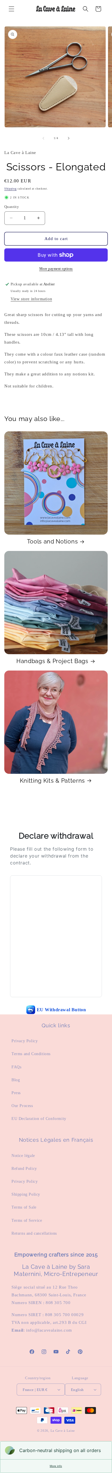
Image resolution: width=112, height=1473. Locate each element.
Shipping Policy (25, 1194)
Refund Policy (24, 1168)
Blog (15, 1080)
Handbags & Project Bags (52, 661)
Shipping (10, 188)
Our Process (22, 1106)
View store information (31, 299)
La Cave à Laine (63, 1430)
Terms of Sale (23, 1207)
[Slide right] (68, 138)
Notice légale (23, 1156)
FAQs (16, 1067)
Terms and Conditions (31, 1054)
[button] (11, 9)
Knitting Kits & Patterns (52, 781)
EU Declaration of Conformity (38, 1119)
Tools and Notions (52, 541)
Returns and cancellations (34, 1233)
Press (16, 1093)
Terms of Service (26, 1220)
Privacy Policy (24, 1041)
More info (56, 1466)
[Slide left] (43, 138)
